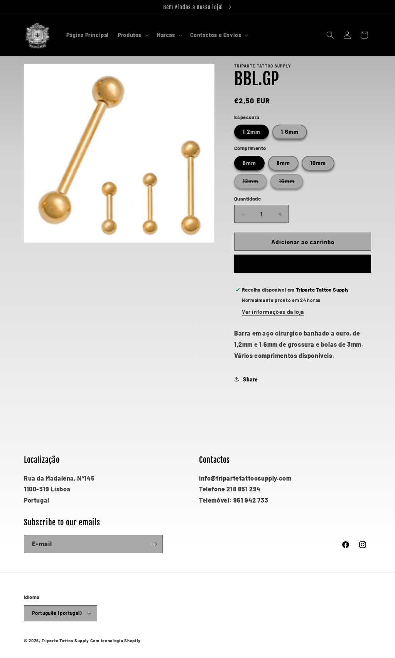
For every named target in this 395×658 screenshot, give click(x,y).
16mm (291, 183)
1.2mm (251, 131)
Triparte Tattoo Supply (65, 640)
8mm (283, 163)
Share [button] (250, 379)
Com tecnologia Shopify (115, 640)
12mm (255, 183)
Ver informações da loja (273, 312)
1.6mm (290, 131)
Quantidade (247, 199)
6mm (249, 163)
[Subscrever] (153, 544)
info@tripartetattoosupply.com (245, 478)
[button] (132, 35)
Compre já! (303, 263)
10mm (318, 163)
